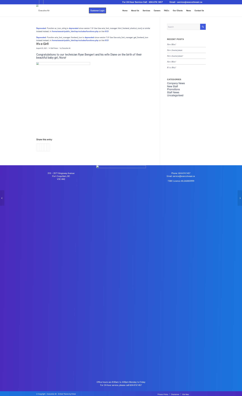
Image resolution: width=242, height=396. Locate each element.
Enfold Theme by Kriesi (67, 394)
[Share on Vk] (45, 147)
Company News (176, 83)
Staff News (54, 48)
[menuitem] (97, 10)
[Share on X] (39, 147)
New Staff (172, 86)
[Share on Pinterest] (40, 147)
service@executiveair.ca (189, 2)
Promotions (173, 89)
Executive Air (66, 48)
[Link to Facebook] (37, 2)
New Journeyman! (175, 55)
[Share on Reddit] (47, 147)
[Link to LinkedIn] (45, 2)
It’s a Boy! (171, 67)
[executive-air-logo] (42, 10)
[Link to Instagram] (41, 2)
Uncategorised (175, 95)
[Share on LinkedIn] (42, 147)
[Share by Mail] (49, 147)
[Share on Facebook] (37, 147)
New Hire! (171, 44)
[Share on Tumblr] (44, 147)
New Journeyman (174, 50)
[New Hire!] (2, 198)
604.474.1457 (156, 2)
